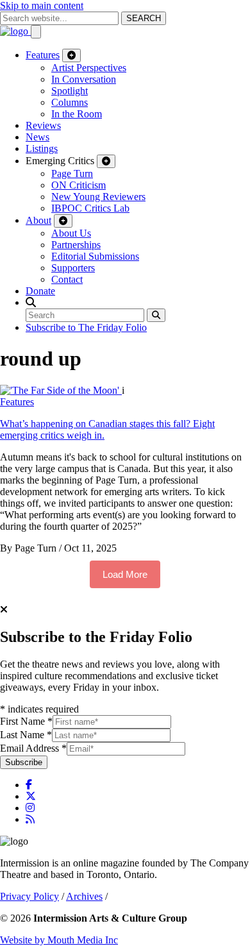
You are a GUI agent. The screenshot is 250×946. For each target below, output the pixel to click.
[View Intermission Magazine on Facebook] (29, 784)
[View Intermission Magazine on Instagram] (30, 807)
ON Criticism (78, 185)
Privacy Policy (29, 896)
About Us (71, 233)
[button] (31, 302)
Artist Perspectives (88, 67)
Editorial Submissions (95, 256)
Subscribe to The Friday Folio (86, 327)
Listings (42, 148)
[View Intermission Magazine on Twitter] (31, 796)
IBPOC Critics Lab (90, 208)
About (38, 220)
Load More (125, 574)
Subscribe (23, 762)
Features (43, 54)
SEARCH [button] (143, 18)
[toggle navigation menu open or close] (36, 31)
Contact (67, 279)
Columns (69, 102)
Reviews (43, 125)
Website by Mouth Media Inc (59, 939)
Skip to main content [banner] (41, 5)
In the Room (76, 113)
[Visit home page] (15, 31)
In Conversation (83, 79)
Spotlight (69, 90)
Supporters (73, 267)
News (37, 136)
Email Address (33, 748)
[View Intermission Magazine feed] (30, 819)
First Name (26, 721)
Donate (40, 290)
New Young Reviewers (98, 196)
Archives (84, 896)
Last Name (26, 734)
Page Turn (72, 173)
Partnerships (76, 244)
